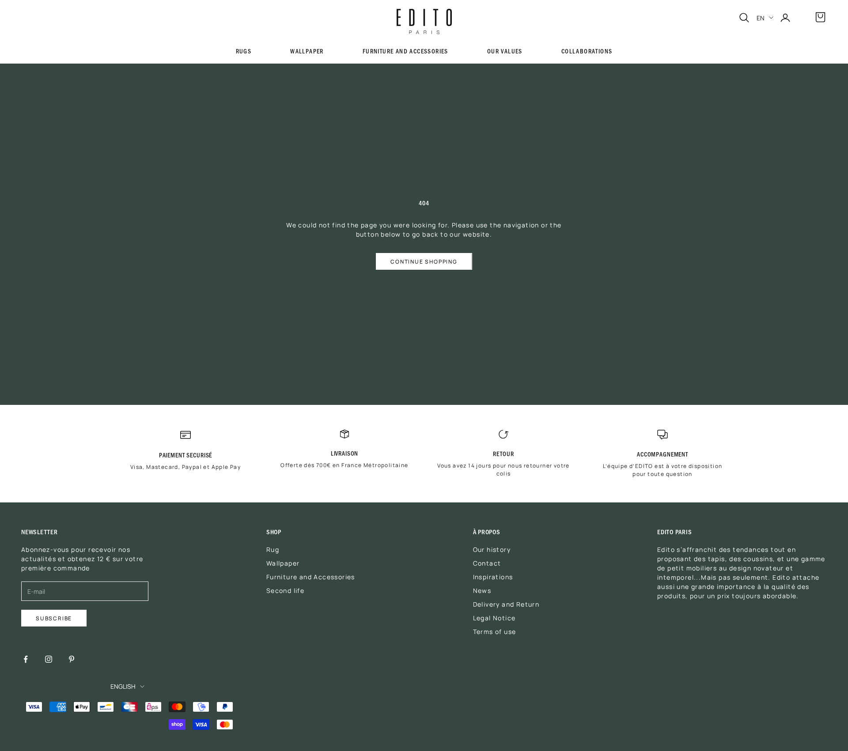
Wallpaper (307, 51)
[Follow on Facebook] (25, 659)
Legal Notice (494, 617)
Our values (504, 51)
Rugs (244, 51)
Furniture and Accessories (405, 51)
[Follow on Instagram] (48, 659)
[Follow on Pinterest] (71, 659)
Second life (285, 590)
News (482, 590)
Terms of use (494, 631)
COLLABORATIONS (587, 51)
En (761, 17)
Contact (487, 563)
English (123, 686)
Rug (272, 549)
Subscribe (54, 618)
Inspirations (493, 576)
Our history (492, 549)
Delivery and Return (506, 604)
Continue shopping (424, 261)
